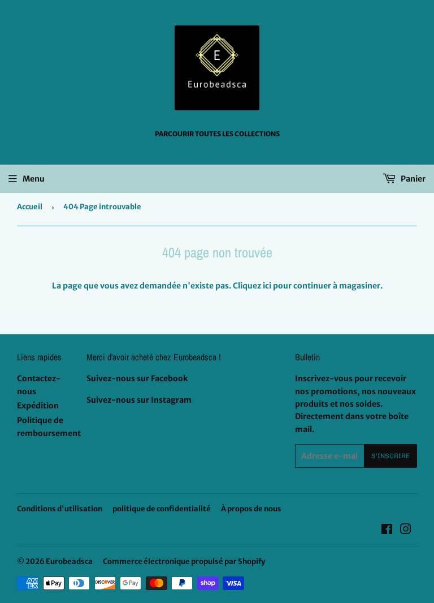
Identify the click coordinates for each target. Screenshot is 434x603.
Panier (412, 179)
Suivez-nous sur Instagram (139, 400)
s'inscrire (390, 456)
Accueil (29, 207)
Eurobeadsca (69, 561)
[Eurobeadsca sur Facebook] (387, 531)
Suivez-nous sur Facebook (137, 378)
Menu (34, 179)
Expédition (38, 405)
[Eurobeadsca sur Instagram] (405, 531)
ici (267, 286)
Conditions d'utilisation (59, 509)
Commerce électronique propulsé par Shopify (184, 561)
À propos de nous (251, 509)
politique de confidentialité (161, 509)
